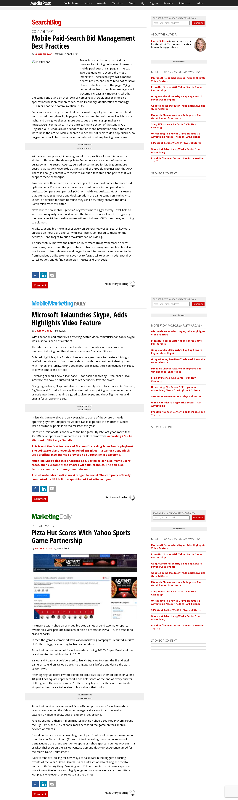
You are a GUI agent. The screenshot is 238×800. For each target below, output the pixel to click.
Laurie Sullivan (43, 54)
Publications (71, 3)
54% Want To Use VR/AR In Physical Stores (176, 143)
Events (88, 3)
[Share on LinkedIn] (43, 275)
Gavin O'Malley (43, 330)
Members (117, 3)
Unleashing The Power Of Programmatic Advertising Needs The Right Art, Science (175, 135)
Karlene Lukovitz (45, 548)
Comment (40, 285)
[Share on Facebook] (35, 275)
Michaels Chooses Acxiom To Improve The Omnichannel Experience (176, 116)
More (132, 3)
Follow (200, 3)
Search (142, 3)
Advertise (184, 3)
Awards (101, 3)
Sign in (154, 3)
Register (168, 3)
